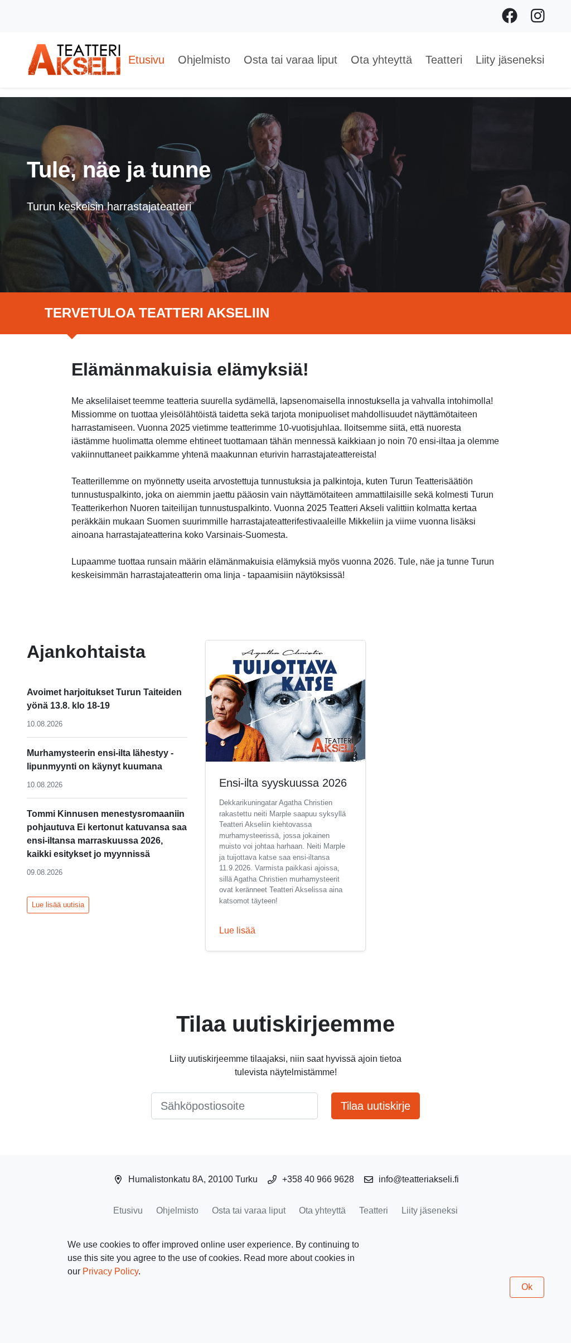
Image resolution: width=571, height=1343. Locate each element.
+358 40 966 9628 (318, 1179)
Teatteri (443, 60)
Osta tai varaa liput (290, 60)
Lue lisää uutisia (58, 905)
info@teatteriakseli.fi (419, 1179)
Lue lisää (237, 930)
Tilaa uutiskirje (375, 1106)
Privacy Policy (110, 1271)
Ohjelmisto (204, 60)
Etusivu (146, 60)
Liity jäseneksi (510, 60)
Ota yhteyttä (381, 60)
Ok (527, 1287)
